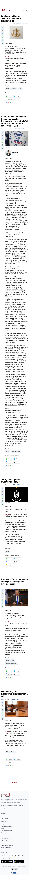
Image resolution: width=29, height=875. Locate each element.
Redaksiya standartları (6, 830)
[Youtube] (12, 855)
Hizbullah (14, 88)
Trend (7, 57)
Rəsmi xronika (4, 818)
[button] (2, 27)
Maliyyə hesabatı (5, 835)
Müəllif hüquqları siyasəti (7, 845)
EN (11, 872)
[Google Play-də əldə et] (19, 861)
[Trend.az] (5, 10)
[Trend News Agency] (5, 795)
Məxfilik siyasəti (4, 843)
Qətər (13, 660)
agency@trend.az (4, 808)
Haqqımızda (4, 824)
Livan (20, 88)
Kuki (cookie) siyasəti (6, 847)
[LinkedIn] (19, 855)
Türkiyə (13, 751)
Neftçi (7, 551)
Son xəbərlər (4, 816)
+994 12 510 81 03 (5, 807)
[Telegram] (15, 855)
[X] (9, 855)
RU (17, 872)
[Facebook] (5, 855)
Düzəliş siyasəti (4, 832)
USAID (7, 451)
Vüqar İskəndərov (16, 451)
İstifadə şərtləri (4, 840)
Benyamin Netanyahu (11, 663)
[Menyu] (26, 10)
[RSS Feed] (22, 855)
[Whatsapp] (2, 855)
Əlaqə (2, 828)
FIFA (7, 751)
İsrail (7, 88)
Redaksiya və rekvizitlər (6, 826)
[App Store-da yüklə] (7, 861)
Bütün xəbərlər (15, 153)
